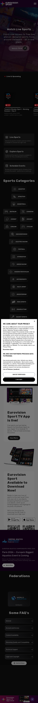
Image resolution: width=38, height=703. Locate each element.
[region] (19, 351)
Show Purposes (19, 374)
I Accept (19, 379)
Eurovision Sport (8, 349)
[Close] (34, 321)
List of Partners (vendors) (11, 369)
